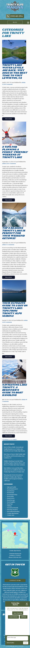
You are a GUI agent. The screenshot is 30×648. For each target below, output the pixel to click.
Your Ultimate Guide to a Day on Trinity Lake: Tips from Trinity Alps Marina (15, 309)
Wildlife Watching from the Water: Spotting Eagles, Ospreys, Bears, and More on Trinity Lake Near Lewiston (14, 463)
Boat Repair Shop (12, 494)
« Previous (5, 439)
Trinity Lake (10, 515)
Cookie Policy (21, 646)
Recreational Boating (13, 511)
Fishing (9, 506)
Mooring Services (12, 509)
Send (25, 643)
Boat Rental (10, 492)
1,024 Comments (11, 163)
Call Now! (23, 617)
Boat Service (10, 498)
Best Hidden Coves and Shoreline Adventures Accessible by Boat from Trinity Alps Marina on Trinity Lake (14, 470)
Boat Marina (10, 491)
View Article (8, 119)
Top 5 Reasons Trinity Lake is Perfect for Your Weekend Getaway (13, 233)
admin (23, 82)
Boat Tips (10, 504)
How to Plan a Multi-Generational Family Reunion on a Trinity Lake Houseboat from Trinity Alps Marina (14, 449)
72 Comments (10, 244)
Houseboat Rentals (12, 508)
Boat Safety (10, 496)
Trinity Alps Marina (12, 513)
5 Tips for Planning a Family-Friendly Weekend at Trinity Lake (15, 152)
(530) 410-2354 (16, 16)
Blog (15, 22)
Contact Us (14, 580)
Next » (15, 439)
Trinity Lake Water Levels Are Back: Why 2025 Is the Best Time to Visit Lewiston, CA (14, 71)
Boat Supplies (11, 502)
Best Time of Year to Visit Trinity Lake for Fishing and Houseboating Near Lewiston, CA (14, 456)
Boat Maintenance (12, 489)
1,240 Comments (7, 322)
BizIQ (8, 642)
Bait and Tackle (11, 487)
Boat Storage (11, 500)
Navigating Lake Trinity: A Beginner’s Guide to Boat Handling (14, 390)
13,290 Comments (7, 84)
